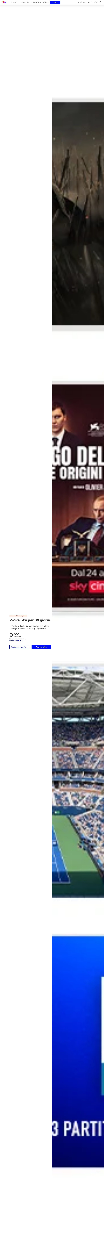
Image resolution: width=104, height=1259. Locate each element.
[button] (31, 2)
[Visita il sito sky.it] (4, 2)
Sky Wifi (44, 2)
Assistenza (81, 2)
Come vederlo (26, 2)
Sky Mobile (36, 2)
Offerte (55, 2)
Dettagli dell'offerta (15, 640)
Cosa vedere (15, 2)
